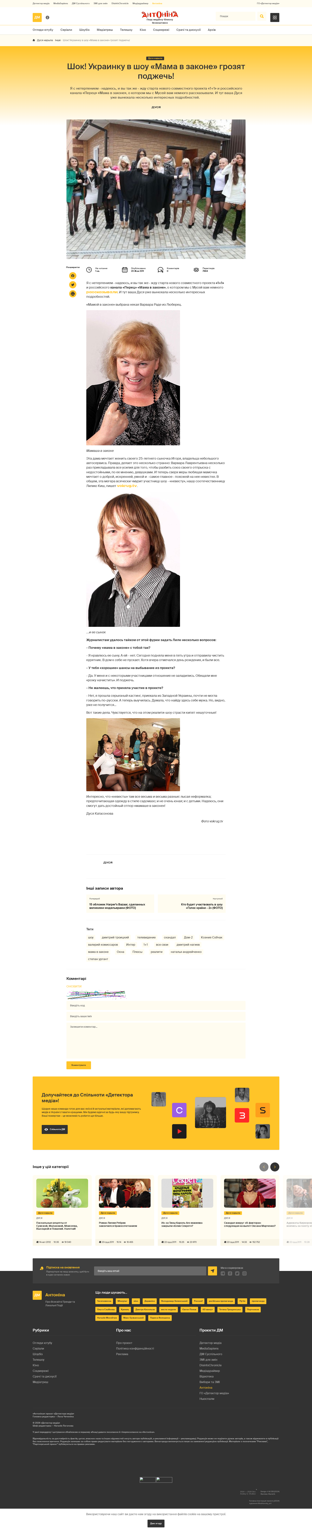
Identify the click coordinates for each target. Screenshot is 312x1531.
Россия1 (198, 1301)
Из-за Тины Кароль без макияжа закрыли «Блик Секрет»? (181, 1224)
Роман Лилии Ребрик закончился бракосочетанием (118, 1224)
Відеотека (207, 1376)
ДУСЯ (156, 107)
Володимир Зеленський (174, 1301)
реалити (156, 952)
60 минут (208, 1309)
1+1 (146, 945)
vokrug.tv (127, 486)
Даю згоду (156, 1523)
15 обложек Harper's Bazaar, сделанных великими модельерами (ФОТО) (117, 906)
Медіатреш (105, 30)
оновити (74, 986)
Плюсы (137, 952)
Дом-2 (188, 937)
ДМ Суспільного (81, 3)
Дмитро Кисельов (145, 1309)
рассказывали (102, 292)
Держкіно (149, 1301)
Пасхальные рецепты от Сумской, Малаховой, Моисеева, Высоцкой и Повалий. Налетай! (57, 1225)
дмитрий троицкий (115, 937)
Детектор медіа (41, 3)
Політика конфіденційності (135, 1348)
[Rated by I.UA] (148, 1479)
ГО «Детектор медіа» (268, 3)
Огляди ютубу (43, 30)
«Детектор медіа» (50, 1422)
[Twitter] (72, 284)
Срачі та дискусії (188, 30)
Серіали (66, 30)
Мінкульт (122, 1301)
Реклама (122, 1354)
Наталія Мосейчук (107, 1317)
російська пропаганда (221, 1301)
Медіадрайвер (140, 3)
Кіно (143, 30)
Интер (130, 945)
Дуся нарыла (45, 40)
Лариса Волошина (160, 1317)
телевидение (146, 937)
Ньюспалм (207, 1399)
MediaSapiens (60, 3)
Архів (212, 30)
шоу (91, 937)
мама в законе (98, 952)
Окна (120, 952)
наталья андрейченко (186, 952)
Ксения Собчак (211, 937)
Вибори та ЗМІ (210, 1382)
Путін (242, 1301)
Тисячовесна (104, 1301)
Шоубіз (84, 30)
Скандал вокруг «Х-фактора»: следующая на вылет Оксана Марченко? (250, 1224)
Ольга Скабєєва (106, 1309)
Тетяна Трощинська (230, 1309)
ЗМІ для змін (101, 3)
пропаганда (258, 1301)
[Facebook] (72, 275)
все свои (162, 945)
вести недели (168, 1309)
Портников (253, 1309)
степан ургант (98, 959)
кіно (136, 1301)
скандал (170, 937)
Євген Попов (189, 1309)
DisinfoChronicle (120, 3)
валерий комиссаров (103, 945)
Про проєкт (124, 1343)
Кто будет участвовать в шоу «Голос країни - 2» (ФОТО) (202, 906)
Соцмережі (161, 30)
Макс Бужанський (133, 1317)
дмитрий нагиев (188, 945)
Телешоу (126, 30)
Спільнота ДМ (57, 1129)
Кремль (125, 1309)
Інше (58, 40)
